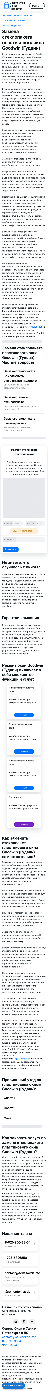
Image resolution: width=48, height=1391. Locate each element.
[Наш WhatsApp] (24, 1321)
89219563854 (11, 1341)
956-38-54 (9, 1345)
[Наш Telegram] (32, 1321)
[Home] (6, 6)
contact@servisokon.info (19, 1337)
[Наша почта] (16, 1321)
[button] (24, 379)
